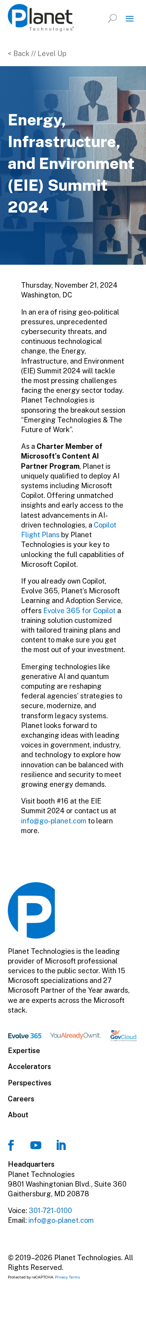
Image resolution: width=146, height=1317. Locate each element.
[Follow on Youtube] (36, 1145)
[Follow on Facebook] (11, 1145)
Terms (75, 1277)
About (18, 1115)
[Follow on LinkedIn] (61, 1145)
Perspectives (29, 1083)
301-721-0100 (50, 1210)
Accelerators (29, 1066)
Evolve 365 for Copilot (79, 611)
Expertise (24, 1050)
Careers (21, 1099)
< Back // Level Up (37, 53)
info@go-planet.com (53, 821)
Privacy (61, 1277)
